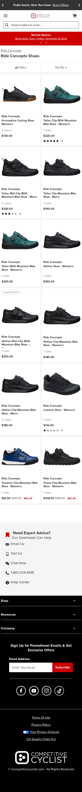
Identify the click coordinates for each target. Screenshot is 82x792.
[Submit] (6, 25)
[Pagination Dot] (36, 43)
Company (8, 628)
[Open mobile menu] (5, 15)
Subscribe (62, 667)
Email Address (19, 659)
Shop (4, 600)
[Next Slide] (79, 5)
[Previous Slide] (3, 5)
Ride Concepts (11, 51)
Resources (8, 614)
